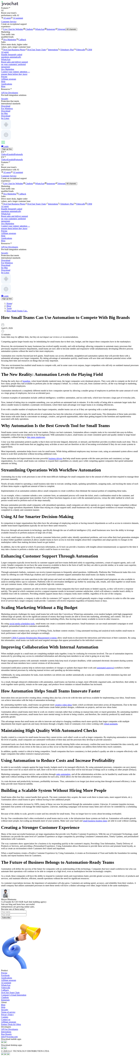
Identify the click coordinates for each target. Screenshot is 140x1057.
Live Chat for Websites (13, 29)
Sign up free (7, 149)
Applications (6, 84)
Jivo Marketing (9, 39)
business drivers (55, 458)
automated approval (105, 668)
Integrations (53, 49)
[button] (70, 8)
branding (26, 381)
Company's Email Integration (13, 995)
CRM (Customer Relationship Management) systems (34, 638)
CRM (89, 49)
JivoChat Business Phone (14, 49)
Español (10, 154)
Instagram (51, 29)
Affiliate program (8, 79)
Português (18, 154)
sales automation (63, 774)
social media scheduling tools (22, 623)
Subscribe (6, 918)
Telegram (61, 29)
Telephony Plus (67, 49)
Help (3, 81)
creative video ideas (63, 705)
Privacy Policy (7, 1014)
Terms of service (8, 1012)
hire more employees (36, 437)
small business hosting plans (95, 821)
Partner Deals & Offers (11, 1024)
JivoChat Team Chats (36, 49)
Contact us (5, 1019)
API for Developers (9, 1029)
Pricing (4, 76)
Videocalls (80, 49)
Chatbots (29, 29)
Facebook (5, 975)
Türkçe (4, 154)
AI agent (7, 18)
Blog (3, 86)
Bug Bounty (6, 1034)
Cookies (4, 1017)
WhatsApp (39, 29)
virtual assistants (111, 724)
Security (4, 1010)
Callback (22, 39)
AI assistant (18, 18)
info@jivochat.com (9, 1036)
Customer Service (8, 21)
